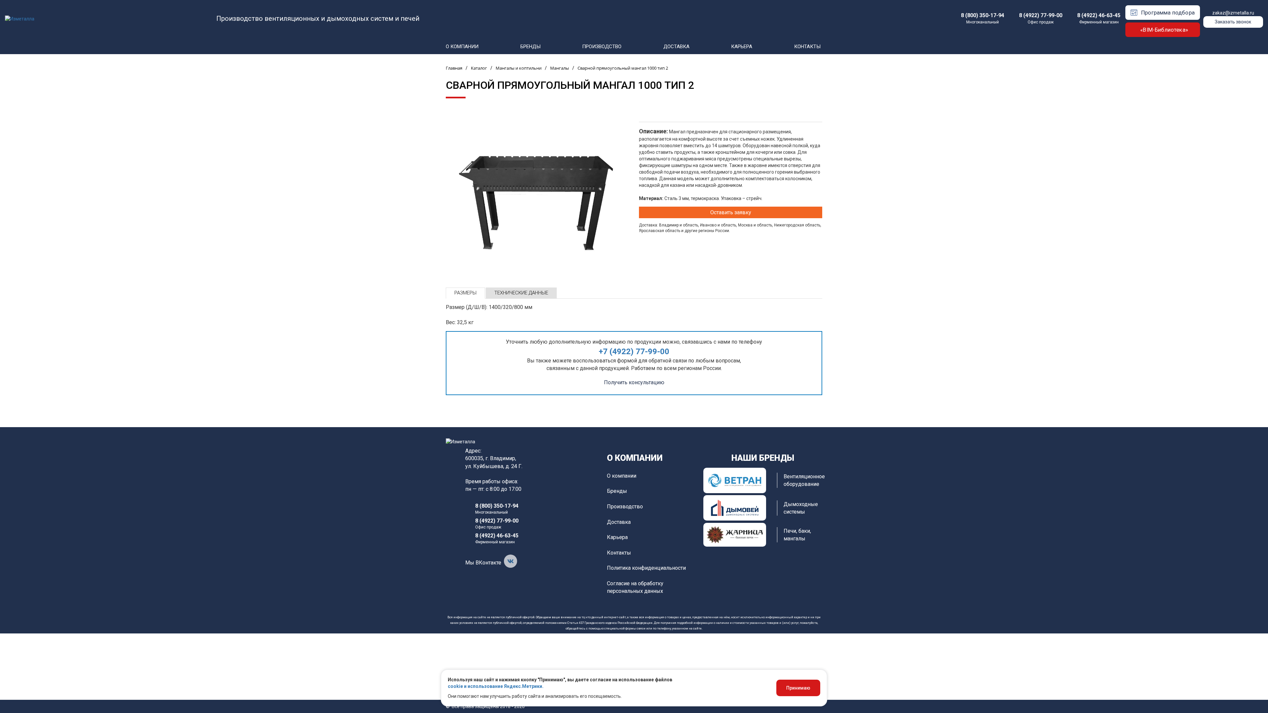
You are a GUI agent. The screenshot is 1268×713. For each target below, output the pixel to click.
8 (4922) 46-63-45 (1098, 15)
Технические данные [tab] (521, 293)
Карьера (741, 47)
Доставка (676, 47)
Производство (601, 47)
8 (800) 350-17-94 (982, 15)
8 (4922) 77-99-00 (1040, 15)
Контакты (807, 47)
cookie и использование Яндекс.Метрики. (496, 686)
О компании (462, 47)
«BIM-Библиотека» (1164, 29)
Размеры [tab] (465, 293)
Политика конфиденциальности (646, 568)
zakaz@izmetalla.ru (1233, 13)
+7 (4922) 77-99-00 (634, 351)
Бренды (530, 47)
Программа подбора (1168, 12)
